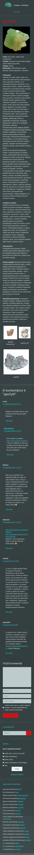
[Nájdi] (28, 733)
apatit (17, 843)
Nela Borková (9, 428)
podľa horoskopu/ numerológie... (16, 762)
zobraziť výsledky (17, 774)
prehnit (22, 825)
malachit (23, 798)
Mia (4, 843)
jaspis (27, 837)
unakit (26, 831)
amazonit (17, 849)
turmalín (20, 804)
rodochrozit (7, 819)
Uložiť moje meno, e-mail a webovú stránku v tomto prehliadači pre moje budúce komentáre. (18, 707)
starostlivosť (19, 846)
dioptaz (18, 810)
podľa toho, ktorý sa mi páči (14, 753)
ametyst (18, 813)
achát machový (22, 795)
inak (5, 766)
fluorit (19, 789)
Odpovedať (9, 420)
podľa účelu (8, 759)
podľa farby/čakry (10, 756)
